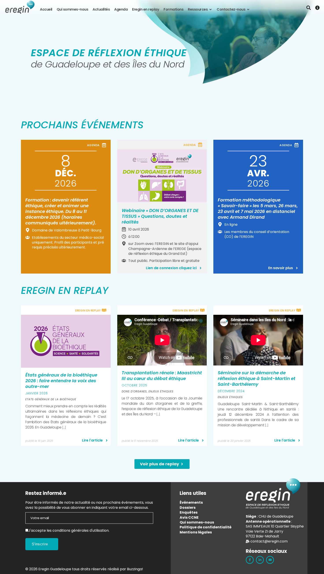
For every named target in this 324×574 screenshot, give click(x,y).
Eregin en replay (145, 9)
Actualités (101, 9)
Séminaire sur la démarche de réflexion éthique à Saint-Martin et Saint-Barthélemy (256, 378)
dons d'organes (134, 391)
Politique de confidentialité (205, 527)
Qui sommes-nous (72, 9)
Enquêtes (188, 512)
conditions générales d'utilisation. (80, 530)
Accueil (46, 9)
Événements (191, 502)
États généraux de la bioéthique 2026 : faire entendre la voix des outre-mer (61, 381)
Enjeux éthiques (161, 391)
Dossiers (188, 507)
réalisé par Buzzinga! (125, 569)
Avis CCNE (189, 517)
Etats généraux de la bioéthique (50, 399)
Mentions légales (196, 532)
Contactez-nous (231, 9)
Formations (173, 9)
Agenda (121, 9)
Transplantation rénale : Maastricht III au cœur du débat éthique (162, 376)
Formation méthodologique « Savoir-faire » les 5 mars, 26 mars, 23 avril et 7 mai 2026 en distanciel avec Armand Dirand (258, 208)
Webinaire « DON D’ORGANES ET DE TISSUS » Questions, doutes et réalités (160, 216)
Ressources (198, 9)
